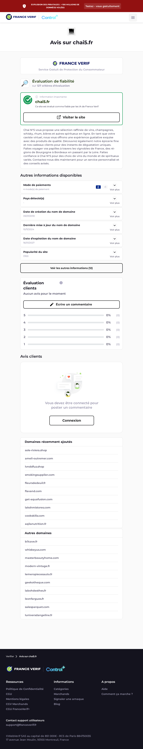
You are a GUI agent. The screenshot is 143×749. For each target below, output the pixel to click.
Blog (57, 704)
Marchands (61, 694)
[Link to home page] (21, 17)
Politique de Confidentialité (25, 689)
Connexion (71, 420)
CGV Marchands (17, 704)
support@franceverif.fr (21, 725)
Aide (104, 689)
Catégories (61, 689)
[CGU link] (61, 283)
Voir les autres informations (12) (71, 268)
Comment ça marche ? (117, 694)
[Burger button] (133, 17)
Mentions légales (17, 699)
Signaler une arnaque (69, 699)
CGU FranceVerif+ (18, 709)
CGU (9, 694)
